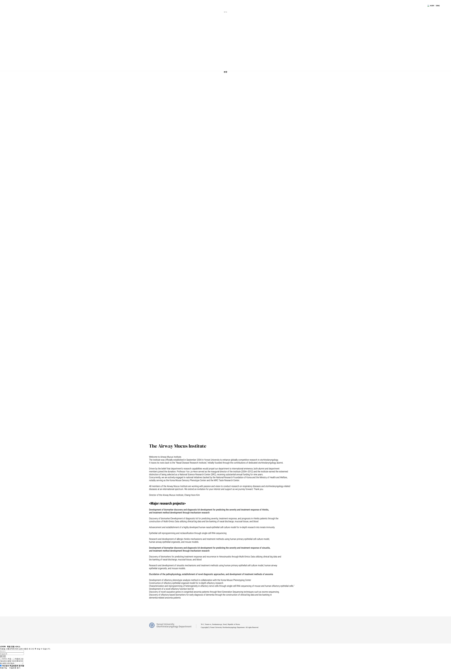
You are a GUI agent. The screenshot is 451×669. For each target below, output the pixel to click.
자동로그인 (19, 659)
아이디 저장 (6, 659)
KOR (432, 6)
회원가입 (3, 668)
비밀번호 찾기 (14, 668)
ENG (438, 6)
